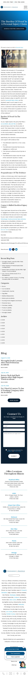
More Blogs (14, 400)
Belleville (21, 604)
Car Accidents (6, 288)
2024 (3, 325)
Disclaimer (9, 451)
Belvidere (4, 592)
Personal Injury (19, 47)
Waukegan (13, 595)
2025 (3, 322)
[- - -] (25, 6)
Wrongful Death (6, 312)
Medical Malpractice (8, 296)
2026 (3, 320)
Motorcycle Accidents (8, 298)
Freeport (24, 590)
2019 (3, 340)
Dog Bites (4, 293)
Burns (4, 286)
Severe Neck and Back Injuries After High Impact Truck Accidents (12, 377)
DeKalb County (10, 614)
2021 (3, 334)
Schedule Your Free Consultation (14, 28)
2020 (3, 337)
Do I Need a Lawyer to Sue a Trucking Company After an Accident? (12, 390)
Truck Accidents (6, 310)
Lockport (16, 597)
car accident (4, 124)
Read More (4, 367)
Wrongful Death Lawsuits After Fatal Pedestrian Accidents (11, 363)
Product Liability (7, 307)
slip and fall (12, 124)
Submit (14, 456)
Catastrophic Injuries (8, 291)
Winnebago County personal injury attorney (13, 219)
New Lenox (13, 599)
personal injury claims (12, 100)
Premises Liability (7, 305)
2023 (3, 328)
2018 (3, 343)
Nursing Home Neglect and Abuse (12, 300)
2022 (3, 331)
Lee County (9, 611)
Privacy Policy (17, 451)
